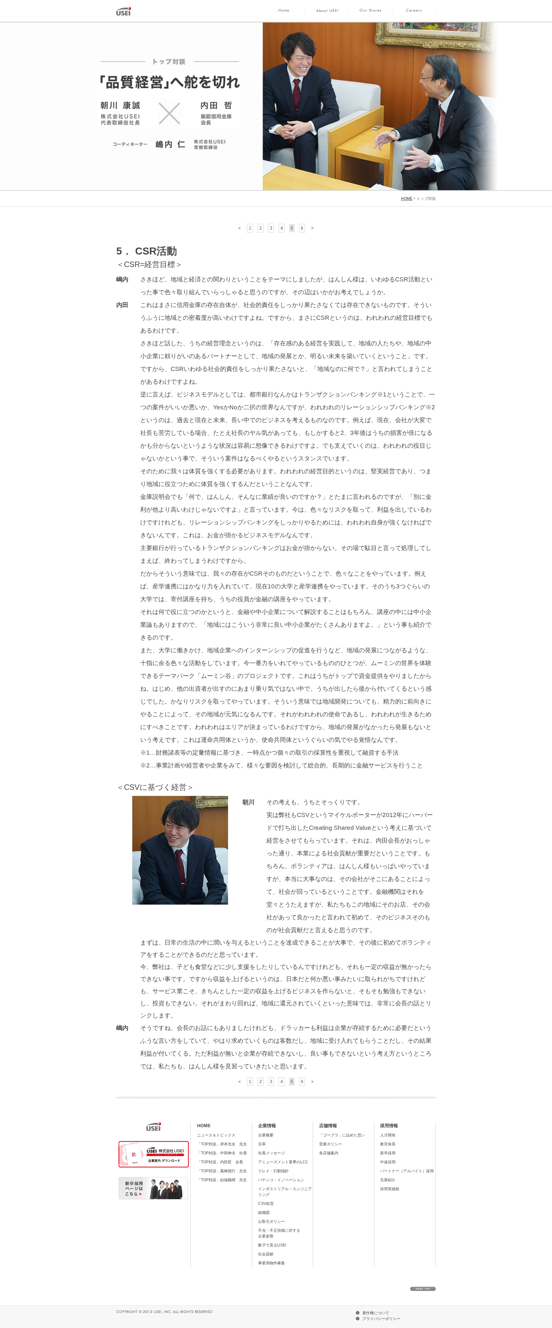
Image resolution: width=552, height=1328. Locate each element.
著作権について (375, 1313)
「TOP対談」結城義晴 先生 (222, 1180)
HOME (283, 11)
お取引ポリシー (271, 1221)
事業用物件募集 (271, 1263)
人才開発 (387, 1135)
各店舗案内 (328, 1153)
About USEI (327, 11)
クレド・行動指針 (273, 1171)
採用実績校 (389, 1189)
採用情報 (389, 1125)
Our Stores (370, 11)
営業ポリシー (330, 1144)
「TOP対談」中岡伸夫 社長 (222, 1153)
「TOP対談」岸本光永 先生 (222, 1144)
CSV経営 (266, 1203)
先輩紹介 (387, 1180)
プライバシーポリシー (381, 1318)
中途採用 (387, 1162)
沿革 (262, 1144)
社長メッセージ (271, 1153)
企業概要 (265, 1135)
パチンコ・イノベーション (281, 1180)
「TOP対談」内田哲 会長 (220, 1162)
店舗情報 (328, 1125)
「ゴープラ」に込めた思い (342, 1135)
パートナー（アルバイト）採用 (407, 1171)
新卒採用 (387, 1153)
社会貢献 (265, 1254)
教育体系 (387, 1144)
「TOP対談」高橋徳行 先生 (222, 1171)
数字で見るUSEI (272, 1245)
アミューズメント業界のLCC (283, 1162)
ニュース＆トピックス (216, 1135)
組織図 (264, 1212)
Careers (414, 11)
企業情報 (267, 1125)
